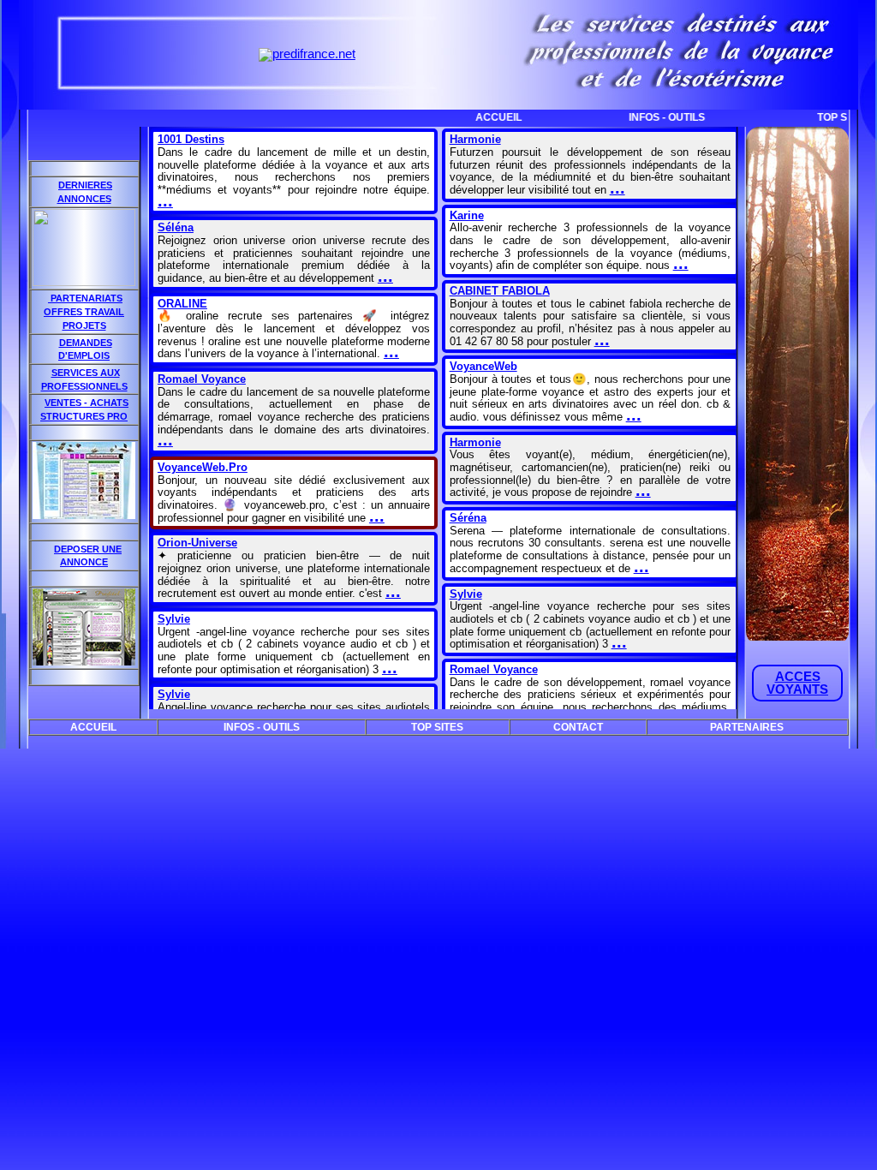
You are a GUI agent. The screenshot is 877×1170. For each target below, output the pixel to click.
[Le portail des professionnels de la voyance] (84, 282)
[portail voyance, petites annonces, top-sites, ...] (84, 515)
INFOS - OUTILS (636, 117)
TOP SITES (812, 117)
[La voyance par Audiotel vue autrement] (84, 661)
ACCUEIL (467, 117)
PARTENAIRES (747, 727)
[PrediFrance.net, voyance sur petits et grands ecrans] (307, 54)
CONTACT (578, 727)
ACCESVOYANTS (797, 683)
